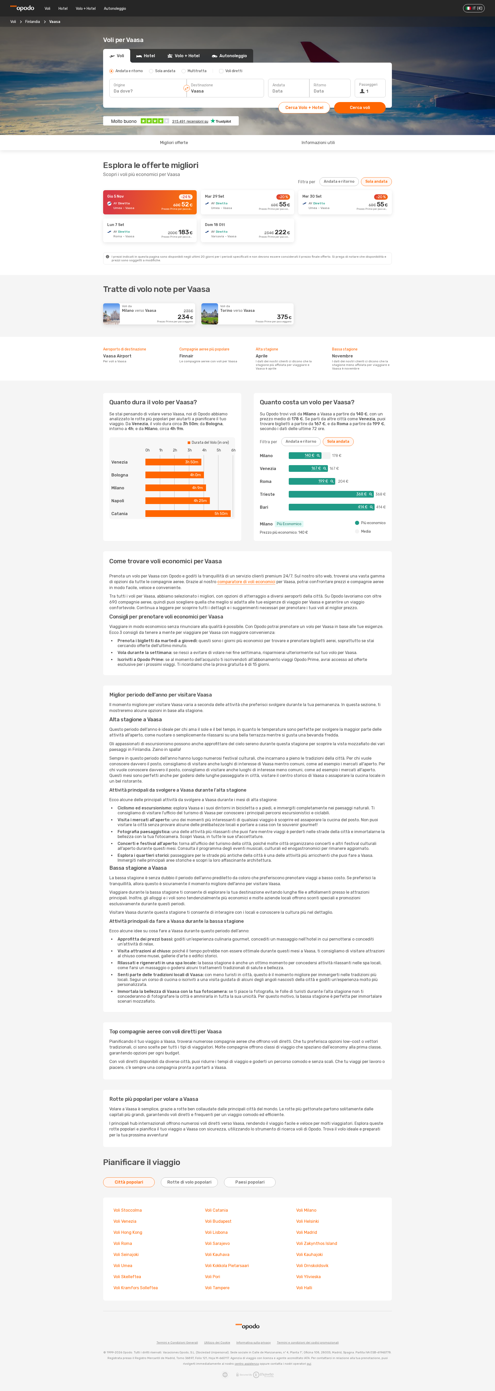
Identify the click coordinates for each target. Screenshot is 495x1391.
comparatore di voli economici (246, 581)
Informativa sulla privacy (253, 1342)
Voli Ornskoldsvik (312, 1265)
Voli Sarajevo (217, 1243)
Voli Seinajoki (126, 1254)
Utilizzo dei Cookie (217, 1342)
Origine (119, 85)
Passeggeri (368, 84)
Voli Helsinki (307, 1221)
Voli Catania (216, 1210)
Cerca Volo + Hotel (304, 107)
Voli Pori (212, 1276)
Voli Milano (306, 1210)
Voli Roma (122, 1243)
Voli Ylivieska (308, 1276)
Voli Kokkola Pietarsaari (227, 1265)
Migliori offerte (174, 142)
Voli (47, 8)
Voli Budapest (218, 1221)
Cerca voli (360, 107)
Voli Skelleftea (127, 1276)
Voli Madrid (306, 1232)
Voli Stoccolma (127, 1210)
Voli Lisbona (216, 1232)
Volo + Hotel (86, 8)
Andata (279, 85)
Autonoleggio (115, 8)
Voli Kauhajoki (309, 1254)
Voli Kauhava (217, 1254)
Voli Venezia (124, 1221)
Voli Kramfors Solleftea (135, 1287)
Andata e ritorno (339, 181)
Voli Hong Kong (127, 1232)
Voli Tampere (217, 1287)
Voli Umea (122, 1265)
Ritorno (320, 85)
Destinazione (202, 85)
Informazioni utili (318, 142)
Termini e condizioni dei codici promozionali (308, 1342)
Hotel (63, 8)
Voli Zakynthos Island (316, 1243)
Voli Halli (304, 1287)
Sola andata (376, 181)
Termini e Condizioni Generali (177, 1342)
